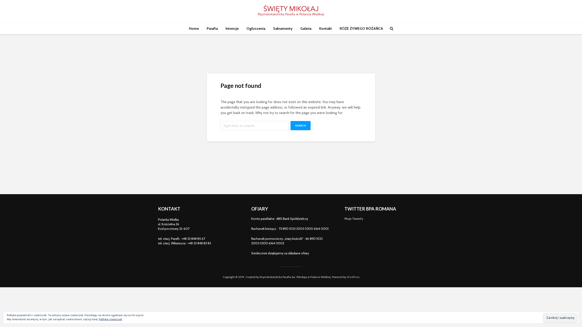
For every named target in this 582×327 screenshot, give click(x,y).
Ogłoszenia (255, 28)
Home (194, 28)
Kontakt (325, 28)
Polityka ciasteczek (110, 319)
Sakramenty (283, 28)
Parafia (212, 28)
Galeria (305, 28)
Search (300, 125)
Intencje (232, 28)
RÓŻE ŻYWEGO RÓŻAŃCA (361, 28)
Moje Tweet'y (353, 219)
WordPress (353, 277)
